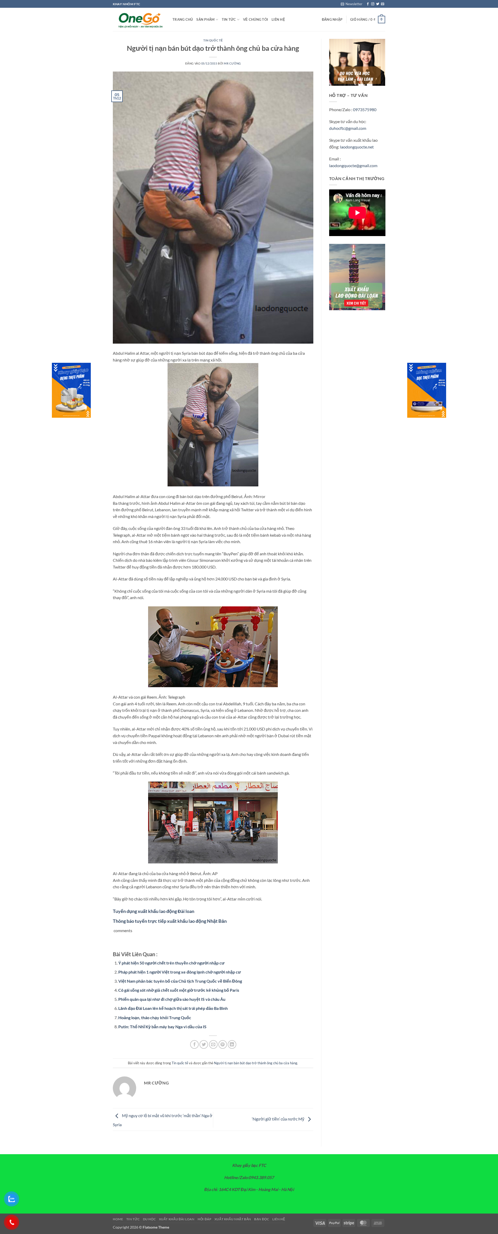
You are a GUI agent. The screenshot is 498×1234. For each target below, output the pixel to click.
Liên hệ (278, 19)
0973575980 (364, 109)
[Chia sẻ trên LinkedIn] (232, 1044)
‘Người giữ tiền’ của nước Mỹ (278, 1118)
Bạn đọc (261, 1219)
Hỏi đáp (204, 1219)
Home (118, 1219)
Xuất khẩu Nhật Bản (233, 1219)
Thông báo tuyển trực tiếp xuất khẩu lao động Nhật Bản (170, 921)
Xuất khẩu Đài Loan (177, 1219)
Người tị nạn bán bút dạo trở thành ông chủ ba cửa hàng (255, 1063)
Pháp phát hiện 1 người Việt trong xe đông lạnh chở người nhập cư (179, 971)
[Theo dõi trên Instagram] (372, 4)
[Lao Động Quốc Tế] (139, 20)
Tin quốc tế (213, 40)
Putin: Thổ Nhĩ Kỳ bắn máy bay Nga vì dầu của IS (162, 1026)
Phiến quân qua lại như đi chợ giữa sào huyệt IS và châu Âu (171, 999)
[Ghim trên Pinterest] (222, 1044)
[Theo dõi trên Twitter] (377, 4)
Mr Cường (232, 63)
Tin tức (229, 19)
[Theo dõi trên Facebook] (367, 4)
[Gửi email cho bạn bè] (213, 1044)
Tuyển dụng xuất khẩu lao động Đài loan (153, 911)
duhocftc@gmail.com (347, 128)
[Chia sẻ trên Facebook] (194, 1044)
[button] (351, 4)
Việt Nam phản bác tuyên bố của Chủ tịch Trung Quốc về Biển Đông (180, 980)
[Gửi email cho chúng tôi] (382, 4)
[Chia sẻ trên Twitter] (203, 1044)
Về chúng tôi (255, 19)
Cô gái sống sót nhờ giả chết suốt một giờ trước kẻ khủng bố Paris (178, 990)
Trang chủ (182, 19)
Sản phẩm (205, 19)
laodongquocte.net (357, 146)
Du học (149, 1219)
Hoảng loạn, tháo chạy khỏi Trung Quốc (154, 1017)
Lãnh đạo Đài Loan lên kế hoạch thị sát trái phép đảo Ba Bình (173, 1008)
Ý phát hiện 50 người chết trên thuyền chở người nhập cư (171, 962)
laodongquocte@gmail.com (353, 165)
